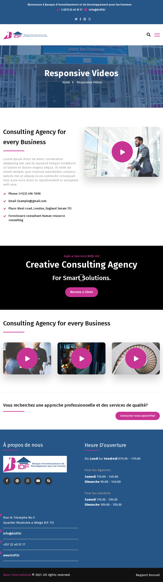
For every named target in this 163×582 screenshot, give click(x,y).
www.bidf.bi (11, 555)
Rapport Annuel (148, 575)
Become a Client (81, 292)
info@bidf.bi (12, 533)
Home (66, 82)
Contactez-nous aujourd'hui (137, 415)
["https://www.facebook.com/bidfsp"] (80, 19)
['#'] (38, 481)
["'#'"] (7, 481)
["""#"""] (76, 19)
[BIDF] (25, 35)
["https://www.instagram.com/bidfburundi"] (89, 19)
